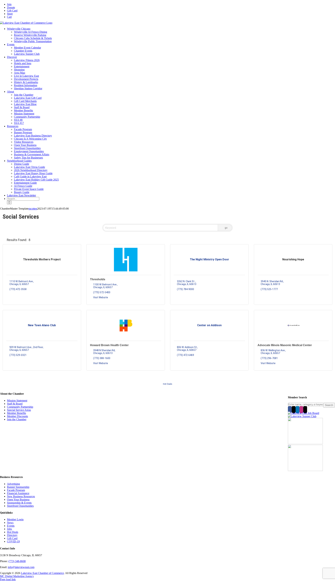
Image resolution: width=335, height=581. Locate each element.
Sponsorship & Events (19, 502)
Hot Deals (167, 384)
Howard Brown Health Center (109, 345)
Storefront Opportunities (20, 505)
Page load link (8, 579)
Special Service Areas (19, 409)
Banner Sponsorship (18, 486)
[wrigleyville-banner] (305, 443)
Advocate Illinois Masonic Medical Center (285, 345)
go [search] (226, 227)
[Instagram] (301, 409)
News (10, 522)
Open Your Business (18, 499)
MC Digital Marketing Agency (17, 576)
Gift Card (12, 538)
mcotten (32, 208)
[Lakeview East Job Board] (303, 413)
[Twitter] (294, 409)
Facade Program (16, 490)
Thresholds (97, 279)
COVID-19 (13, 541)
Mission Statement (17, 400)
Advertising (13, 483)
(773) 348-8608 (17, 561)
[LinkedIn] (297, 409)
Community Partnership (20, 406)
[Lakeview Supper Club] (302, 416)
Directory (12, 535)
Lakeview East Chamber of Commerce (42, 573)
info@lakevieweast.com (21, 567)
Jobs (9, 528)
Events (10, 525)
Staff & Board (15, 403)
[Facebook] (290, 409)
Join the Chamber (16, 419)
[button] (4, 240)
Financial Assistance (18, 493)
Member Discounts (17, 416)
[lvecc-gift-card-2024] (305, 470)
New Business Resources (21, 496)
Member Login (15, 519)
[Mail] (305, 409)
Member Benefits (16, 413)
